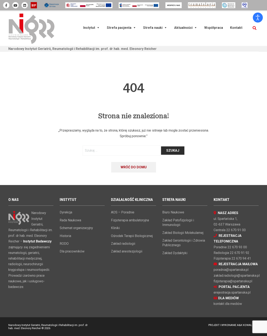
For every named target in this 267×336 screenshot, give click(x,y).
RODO (64, 244)
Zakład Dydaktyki (174, 253)
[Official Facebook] (6, 5)
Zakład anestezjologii (126, 251)
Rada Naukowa (70, 220)
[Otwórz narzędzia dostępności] (258, 18)
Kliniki (115, 228)
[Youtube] (15, 5)
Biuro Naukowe (173, 212)
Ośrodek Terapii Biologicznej (132, 236)
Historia (65, 236)
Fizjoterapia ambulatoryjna (130, 220)
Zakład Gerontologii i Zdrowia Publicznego (183, 242)
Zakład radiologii (123, 244)
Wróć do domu (134, 167)
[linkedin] (24, 5)
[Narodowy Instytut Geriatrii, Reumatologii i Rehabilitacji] (31, 28)
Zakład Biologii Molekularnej (182, 233)
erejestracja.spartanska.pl (232, 292)
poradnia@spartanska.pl (231, 270)
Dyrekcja (66, 212)
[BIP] (34, 5)
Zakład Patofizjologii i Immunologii (178, 222)
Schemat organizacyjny (76, 228)
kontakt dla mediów (228, 304)
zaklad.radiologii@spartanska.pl (237, 276)
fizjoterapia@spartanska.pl (233, 281)
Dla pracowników (72, 251)
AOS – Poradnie (122, 212)
